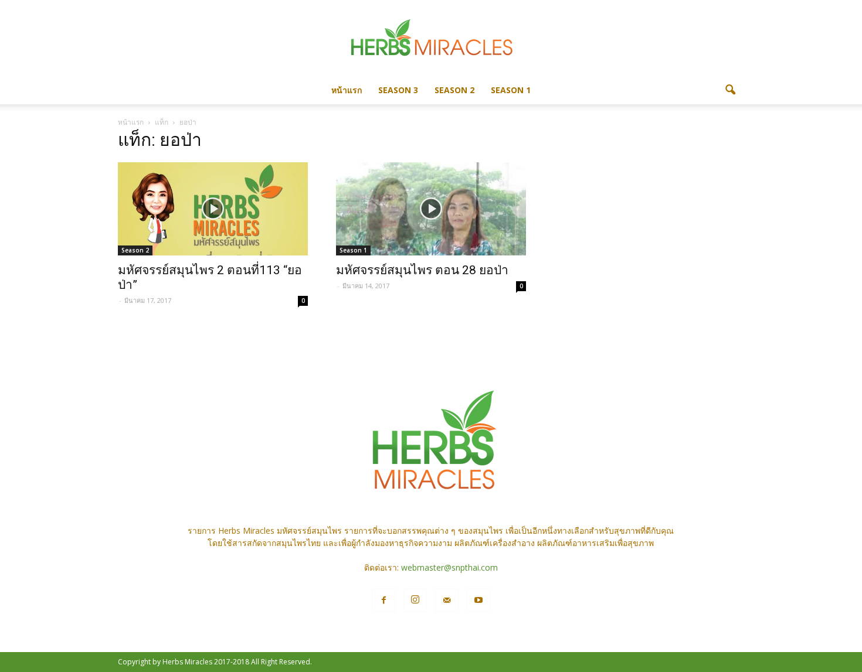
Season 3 (398, 89)
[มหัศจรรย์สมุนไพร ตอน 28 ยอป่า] (431, 208)
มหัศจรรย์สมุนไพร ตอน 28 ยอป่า (422, 270)
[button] (730, 90)
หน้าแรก (346, 89)
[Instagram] (415, 600)
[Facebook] (383, 600)
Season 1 (511, 89)
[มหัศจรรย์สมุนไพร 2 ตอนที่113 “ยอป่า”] (213, 208)
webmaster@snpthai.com (449, 567)
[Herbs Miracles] (431, 39)
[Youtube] (478, 600)
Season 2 (454, 89)
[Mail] (447, 600)
